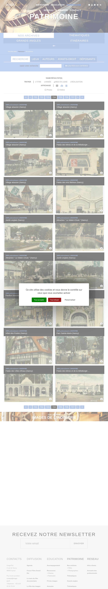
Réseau (49, 10)
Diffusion (42, 5)
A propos (62, 10)
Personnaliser (70, 300)
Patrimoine (74, 5)
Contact (75, 10)
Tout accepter (39, 300)
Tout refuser (54, 300)
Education (58, 5)
